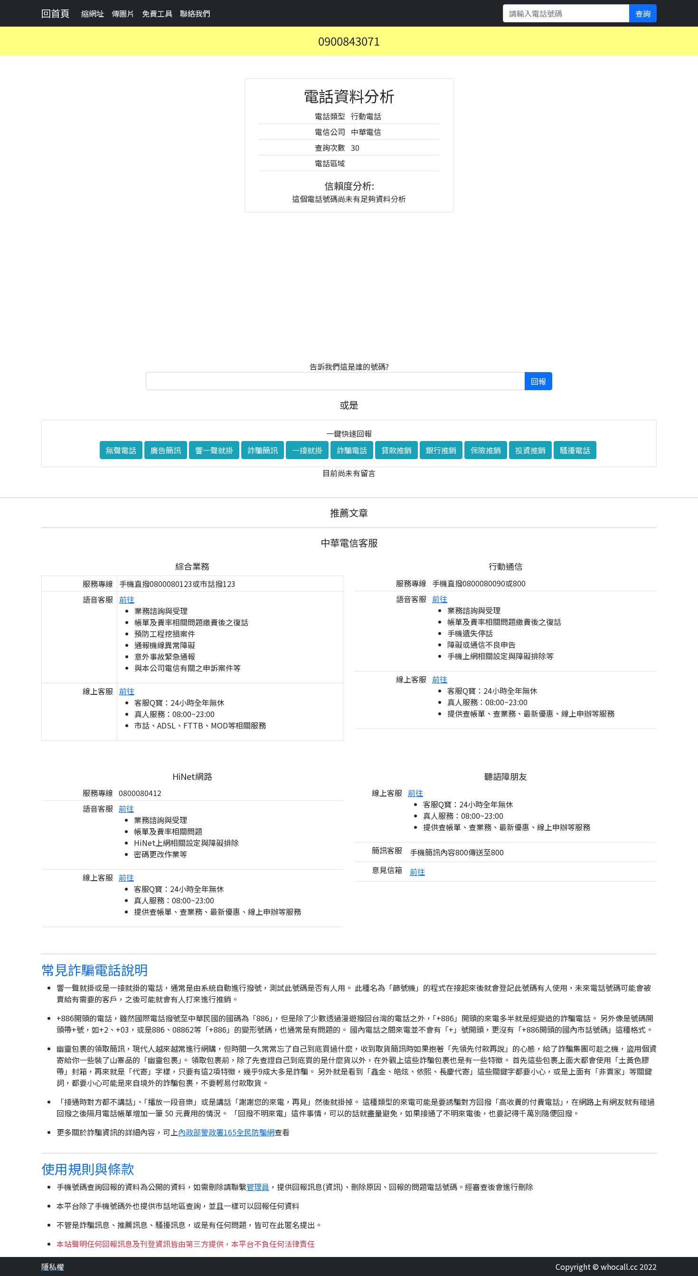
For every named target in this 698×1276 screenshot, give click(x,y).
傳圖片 (123, 13)
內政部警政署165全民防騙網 (226, 1132)
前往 (126, 599)
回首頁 (55, 13)
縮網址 (92, 13)
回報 (538, 381)
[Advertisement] (349, 286)
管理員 (257, 1186)
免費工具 (157, 13)
